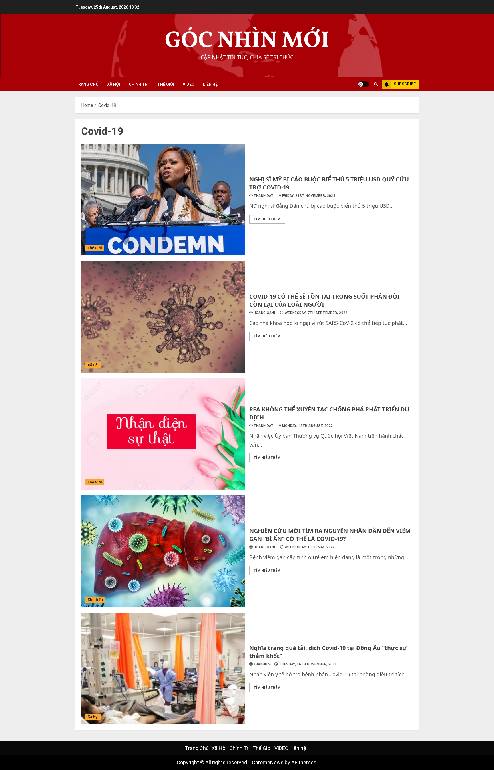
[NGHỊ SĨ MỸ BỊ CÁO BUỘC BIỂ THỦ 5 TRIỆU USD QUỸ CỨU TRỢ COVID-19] (163, 199)
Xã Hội (113, 84)
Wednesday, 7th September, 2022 (316, 313)
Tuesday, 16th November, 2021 (308, 664)
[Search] (375, 84)
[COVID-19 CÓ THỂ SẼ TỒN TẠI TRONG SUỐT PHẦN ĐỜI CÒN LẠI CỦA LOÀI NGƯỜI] (163, 317)
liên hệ (210, 84)
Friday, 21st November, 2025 (309, 196)
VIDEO (188, 84)
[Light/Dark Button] (363, 84)
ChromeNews (268, 762)
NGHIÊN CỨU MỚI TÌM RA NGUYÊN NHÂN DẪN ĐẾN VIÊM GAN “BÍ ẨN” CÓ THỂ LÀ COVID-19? (330, 535)
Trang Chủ (87, 84)
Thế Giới (165, 84)
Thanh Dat (264, 196)
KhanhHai (262, 664)
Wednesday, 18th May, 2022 (310, 547)
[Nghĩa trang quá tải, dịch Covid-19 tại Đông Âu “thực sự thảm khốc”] (163, 668)
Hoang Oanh (265, 313)
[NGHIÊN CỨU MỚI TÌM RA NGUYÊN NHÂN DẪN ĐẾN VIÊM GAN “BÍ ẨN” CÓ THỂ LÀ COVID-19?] (163, 551)
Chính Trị (139, 84)
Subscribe (405, 84)
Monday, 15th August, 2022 (307, 426)
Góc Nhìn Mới (247, 41)
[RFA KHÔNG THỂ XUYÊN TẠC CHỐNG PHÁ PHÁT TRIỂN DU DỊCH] (163, 434)
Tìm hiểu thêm (267, 219)
